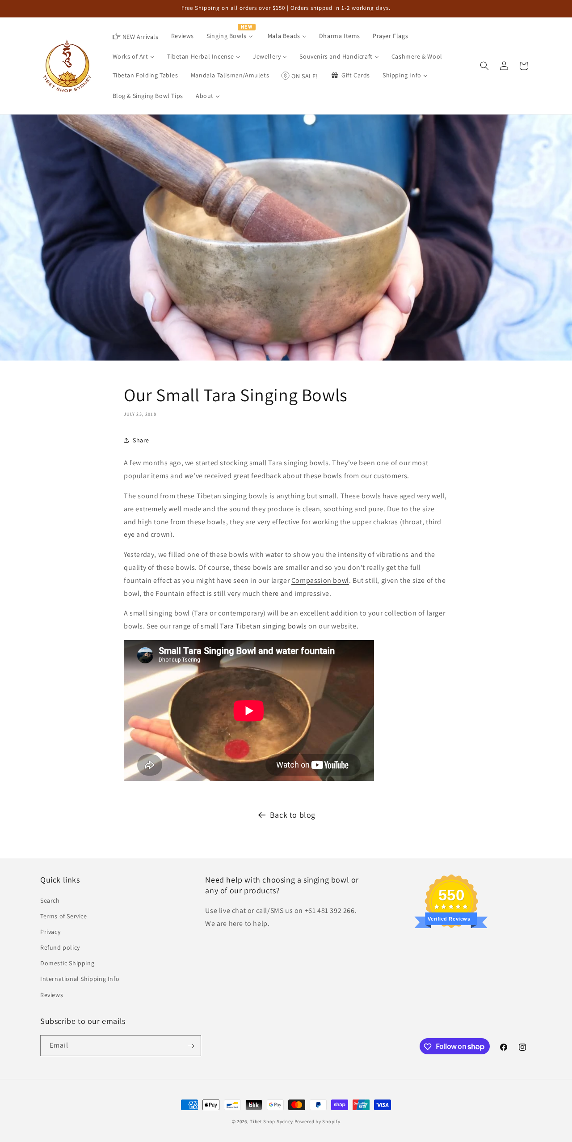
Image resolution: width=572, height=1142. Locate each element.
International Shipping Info (79, 979)
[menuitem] (135, 36)
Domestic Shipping (67, 963)
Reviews (51, 994)
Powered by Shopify (317, 1121)
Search (50, 900)
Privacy (50, 931)
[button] (484, 66)
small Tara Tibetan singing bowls (254, 626)
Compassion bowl (320, 580)
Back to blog (292, 815)
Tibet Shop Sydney (271, 1121)
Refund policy (60, 947)
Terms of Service (63, 916)
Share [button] (141, 440)
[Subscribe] (191, 1046)
